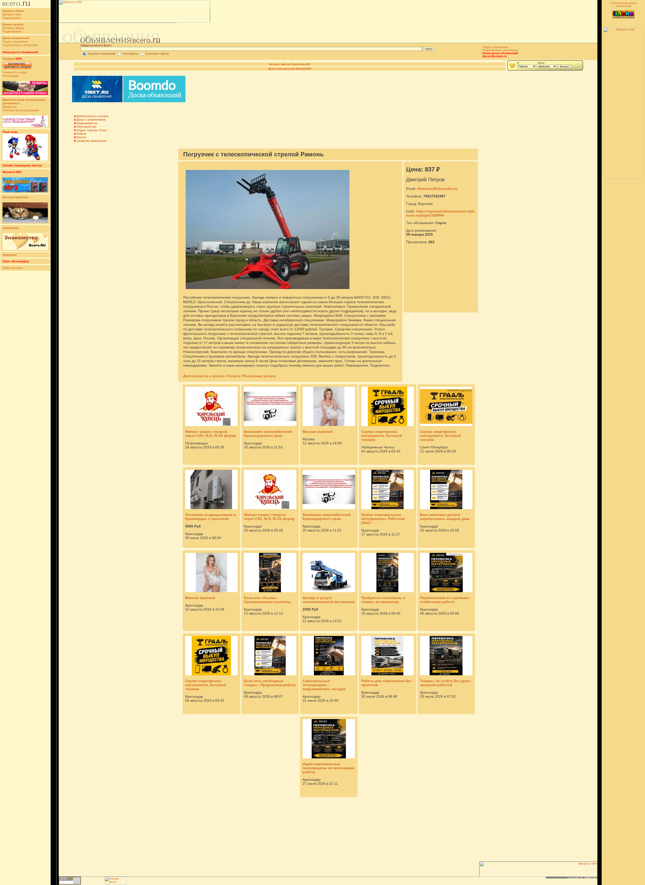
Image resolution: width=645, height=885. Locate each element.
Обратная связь (13, 267)
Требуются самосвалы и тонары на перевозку (383, 600)
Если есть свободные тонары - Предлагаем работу (270, 683)
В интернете (130, 53)
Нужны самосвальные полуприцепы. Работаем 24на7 (383, 519)
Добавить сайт (12, 14)
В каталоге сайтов (157, 53)
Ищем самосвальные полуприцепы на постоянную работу (328, 768)
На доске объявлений (101, 53)
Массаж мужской (318, 432)
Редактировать (12, 17)
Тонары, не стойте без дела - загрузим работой (446, 683)
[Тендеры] (25, 93)
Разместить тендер (15, 72)
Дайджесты (10, 106)
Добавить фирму (13, 27)
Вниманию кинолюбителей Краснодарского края (268, 434)
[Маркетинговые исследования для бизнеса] (25, 126)
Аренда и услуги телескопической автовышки (329, 600)
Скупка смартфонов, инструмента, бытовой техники (381, 436)
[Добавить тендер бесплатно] (17, 69)
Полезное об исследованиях (21, 110)
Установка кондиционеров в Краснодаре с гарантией (210, 517)
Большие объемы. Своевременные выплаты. (268, 600)
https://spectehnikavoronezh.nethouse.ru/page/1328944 (440, 213)
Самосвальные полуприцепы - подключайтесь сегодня (324, 685)
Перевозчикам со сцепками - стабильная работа (445, 600)
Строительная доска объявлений (623, 5)
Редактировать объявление (20, 45)
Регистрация (11, 75)
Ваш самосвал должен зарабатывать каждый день (445, 517)
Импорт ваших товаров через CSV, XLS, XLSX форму (210, 434)
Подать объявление (15, 41)
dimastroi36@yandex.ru (437, 189)
